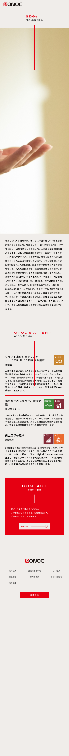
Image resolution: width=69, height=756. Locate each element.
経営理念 (12, 570)
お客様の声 (34, 576)
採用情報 (12, 583)
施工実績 (12, 576)
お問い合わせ (56, 576)
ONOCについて (34, 570)
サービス (56, 570)
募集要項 (34, 595)
